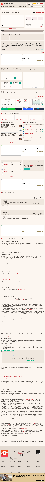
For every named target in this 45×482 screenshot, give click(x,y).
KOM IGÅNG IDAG (30, 360)
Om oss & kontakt (29, 452)
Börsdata (39, 438)
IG (23, 431)
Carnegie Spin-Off (27, 135)
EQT (4, 173)
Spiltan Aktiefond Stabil (28, 137)
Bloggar (34, 30)
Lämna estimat (27, 169)
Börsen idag (2, 462)
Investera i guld (38, 466)
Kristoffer (38, 470)
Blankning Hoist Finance (6, 279)
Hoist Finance (18, 273)
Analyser (30, 30)
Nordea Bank (6, 171)
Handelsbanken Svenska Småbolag (30, 127)
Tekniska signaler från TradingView (33, 87)
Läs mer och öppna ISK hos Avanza (6, 331)
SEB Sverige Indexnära (28, 129)
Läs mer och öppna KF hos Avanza (6, 336)
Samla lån (28, 466)
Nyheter (6, 30)
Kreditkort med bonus (21, 465)
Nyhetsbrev (28, 451)
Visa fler (22, 221)
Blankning (25, 30)
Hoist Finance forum (28, 309)
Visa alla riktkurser (12, 88)
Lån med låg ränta (29, 465)
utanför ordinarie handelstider (28, 399)
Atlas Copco (6, 167)
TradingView (34, 438)
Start (2, 30)
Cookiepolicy (28, 454)
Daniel (41, 470)
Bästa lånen (28, 462)
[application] (11, 78)
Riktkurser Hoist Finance (21, 289)
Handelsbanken (6, 164)
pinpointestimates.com (32, 165)
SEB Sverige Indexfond (28, 139)
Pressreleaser (11, 30)
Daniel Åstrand (20, 452)
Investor (5, 162)
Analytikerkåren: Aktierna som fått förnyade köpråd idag (11, 379)
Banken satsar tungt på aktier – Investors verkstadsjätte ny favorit (28, 372)
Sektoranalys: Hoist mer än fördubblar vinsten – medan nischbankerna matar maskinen (16, 378)
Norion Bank (16, 299)
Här (32, 367)
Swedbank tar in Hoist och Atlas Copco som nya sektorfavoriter (12, 376)
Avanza (3, 119)
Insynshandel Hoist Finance (35, 294)
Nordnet (6, 119)
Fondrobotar (11, 465)
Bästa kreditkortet (20, 462)
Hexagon (5, 174)
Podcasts (41, 30)
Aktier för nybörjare (24, 428)
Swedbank (5, 166)
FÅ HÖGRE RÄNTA (40, 480)
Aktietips (11, 462)
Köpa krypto (37, 462)
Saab (5, 169)
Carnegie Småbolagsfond (28, 126)
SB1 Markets (6, 83)
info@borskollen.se (12, 455)
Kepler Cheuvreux (6, 82)
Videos (38, 30)
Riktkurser (16, 30)
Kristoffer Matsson (20, 453)
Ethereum (37, 465)
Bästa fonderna (12, 466)
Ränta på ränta (3, 466)
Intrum (9, 299)
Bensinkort (19, 466)
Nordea (5, 86)
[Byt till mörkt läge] (38, 4)
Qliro (24, 299)
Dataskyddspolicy (29, 453)
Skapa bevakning (40, 12)
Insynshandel (21, 30)
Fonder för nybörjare (3, 465)
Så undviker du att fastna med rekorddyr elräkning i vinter (11, 8)
